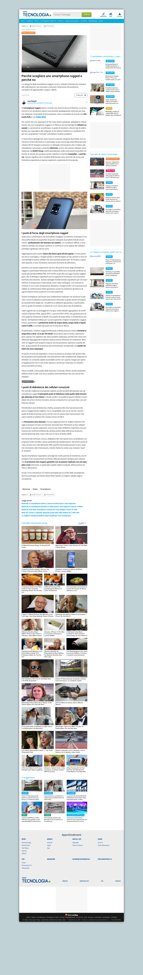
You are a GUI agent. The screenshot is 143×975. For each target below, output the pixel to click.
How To (100, 842)
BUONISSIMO (106, 917)
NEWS (23, 21)
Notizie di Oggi (26, 842)
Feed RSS (65, 881)
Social (24, 862)
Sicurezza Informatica (81, 859)
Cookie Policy (45, 919)
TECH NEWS (48, 793)
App (48, 848)
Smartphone (45, 489)
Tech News (25, 848)
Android (49, 842)
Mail (110, 16)
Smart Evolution (77, 845)
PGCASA (62, 917)
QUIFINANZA (98, 917)
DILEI (85, 917)
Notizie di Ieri (26, 845)
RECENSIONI (93, 21)
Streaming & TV (27, 865)
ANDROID (29, 21)
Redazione (51, 859)
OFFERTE (84, 21)
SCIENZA (47, 815)
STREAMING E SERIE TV (48, 21)
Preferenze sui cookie (56, 919)
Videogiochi (25, 868)
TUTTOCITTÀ (79, 917)
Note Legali (32, 919)
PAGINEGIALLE (41, 917)
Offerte (24, 853)
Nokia (35, 489)
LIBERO (28, 917)
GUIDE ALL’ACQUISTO (31, 29)
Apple (49, 845)
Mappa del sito (84, 881)
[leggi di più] (86, 102)
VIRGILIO (33, 917)
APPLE (36, 21)
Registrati (103, 16)
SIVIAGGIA (91, 917)
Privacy (38, 919)
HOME (23, 29)
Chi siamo (25, 919)
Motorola (26, 489)
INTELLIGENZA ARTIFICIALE (76, 815)
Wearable (75, 842)
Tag (102, 881)
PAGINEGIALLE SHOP (53, 917)
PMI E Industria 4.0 (105, 859)
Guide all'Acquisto (103, 845)
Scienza (24, 851)
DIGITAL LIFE (110, 170)
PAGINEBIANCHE (70, 917)
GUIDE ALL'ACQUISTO (72, 21)
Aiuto (64, 919)
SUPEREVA (114, 917)
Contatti (118, 881)
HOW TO (60, 21)
